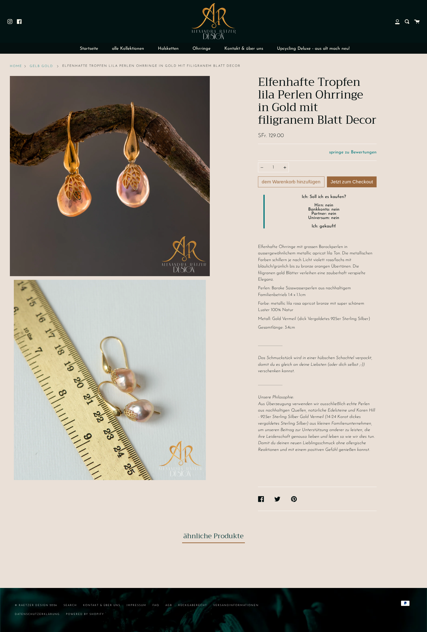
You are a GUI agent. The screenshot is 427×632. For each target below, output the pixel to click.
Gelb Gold (41, 66)
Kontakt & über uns (243, 49)
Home (16, 66)
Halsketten (168, 49)
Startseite (89, 49)
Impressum (136, 605)
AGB (168, 605)
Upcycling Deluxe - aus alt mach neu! (313, 49)
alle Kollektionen (128, 49)
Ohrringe (201, 49)
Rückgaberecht (192, 605)
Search (70, 605)
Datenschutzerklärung (37, 614)
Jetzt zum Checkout (352, 181)
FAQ (155, 605)
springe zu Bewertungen (353, 152)
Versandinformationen (236, 605)
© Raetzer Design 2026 (36, 605)
